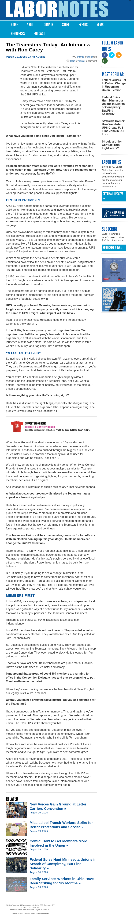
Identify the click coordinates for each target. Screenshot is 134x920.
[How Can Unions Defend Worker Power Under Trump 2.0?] (114, 310)
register (81, 61)
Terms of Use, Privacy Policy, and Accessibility (30, 914)
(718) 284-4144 (33, 907)
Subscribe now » (112, 247)
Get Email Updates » (113, 196)
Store (66, 24)
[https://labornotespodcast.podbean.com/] (114, 280)
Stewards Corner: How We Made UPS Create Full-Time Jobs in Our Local (113, 128)
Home (14, 24)
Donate (48, 24)
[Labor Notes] (57, 9)
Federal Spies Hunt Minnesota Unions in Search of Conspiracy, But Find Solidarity (113, 105)
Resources (18, 33)
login (72, 61)
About (31, 24)
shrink (90, 57)
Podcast (39, 33)
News (99, 24)
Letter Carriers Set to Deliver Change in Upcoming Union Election (114, 85)
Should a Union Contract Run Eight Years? (112, 145)
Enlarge (80, 57)
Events (83, 24)
